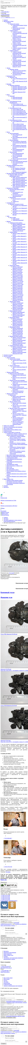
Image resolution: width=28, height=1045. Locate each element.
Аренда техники (11, 357)
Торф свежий (16, 218)
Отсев (8, 100)
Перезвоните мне (5, 16)
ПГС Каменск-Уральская (19, 168)
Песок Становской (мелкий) (20, 158)
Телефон (3, 921)
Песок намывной (14, 140)
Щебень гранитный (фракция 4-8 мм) (18, 267)
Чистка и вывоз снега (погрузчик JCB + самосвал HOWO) (20, 411)
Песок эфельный (14, 160)
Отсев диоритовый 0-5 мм (19, 112)
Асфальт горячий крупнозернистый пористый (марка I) (20, 33)
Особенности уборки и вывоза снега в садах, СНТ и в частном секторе (18, 440)
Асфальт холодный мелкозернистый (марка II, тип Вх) (19, 57)
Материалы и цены (8, 21)
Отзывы (6, 485)
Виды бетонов (10, 468)
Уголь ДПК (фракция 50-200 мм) (9, 634)
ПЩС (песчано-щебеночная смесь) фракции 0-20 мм (20, 180)
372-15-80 (11, 573)
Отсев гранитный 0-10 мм (19, 125)
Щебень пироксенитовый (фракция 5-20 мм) (19, 338)
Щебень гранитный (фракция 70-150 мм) (18, 299)
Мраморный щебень (15, 327)
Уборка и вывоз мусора (12, 372)
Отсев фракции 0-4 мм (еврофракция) (15, 102)
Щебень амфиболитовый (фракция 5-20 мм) (19, 224)
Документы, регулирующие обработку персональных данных (13, 958)
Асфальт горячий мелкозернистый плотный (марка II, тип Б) (19, 65)
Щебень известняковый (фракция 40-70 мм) (19, 315)
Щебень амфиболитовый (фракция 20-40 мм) (19, 227)
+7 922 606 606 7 (8, 838)
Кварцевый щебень (14, 317)
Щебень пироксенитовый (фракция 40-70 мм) (19, 343)
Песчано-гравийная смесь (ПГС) (15, 165)
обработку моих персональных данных (17, 1002)
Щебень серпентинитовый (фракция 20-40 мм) (19, 350)
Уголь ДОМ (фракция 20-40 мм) (9, 705)
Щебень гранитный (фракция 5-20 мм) (18, 273)
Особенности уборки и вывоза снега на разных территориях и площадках (17, 434)
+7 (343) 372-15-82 (5, 898)
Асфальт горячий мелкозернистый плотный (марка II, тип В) (19, 61)
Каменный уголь (11, 76)
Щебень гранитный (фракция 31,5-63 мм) (18, 294)
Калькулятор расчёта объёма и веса (12, 429)
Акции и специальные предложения (13, 427)
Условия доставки (8, 355)
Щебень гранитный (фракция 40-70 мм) (18, 297)
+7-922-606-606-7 (5, 11)
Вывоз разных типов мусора (17, 387)
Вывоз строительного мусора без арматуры (18, 391)
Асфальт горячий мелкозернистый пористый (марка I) (19, 45)
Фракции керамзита (15, 85)
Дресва (8, 68)
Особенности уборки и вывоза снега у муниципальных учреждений (17, 452)
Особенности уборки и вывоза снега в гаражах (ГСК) (17, 437)
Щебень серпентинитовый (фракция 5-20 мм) (19, 347)
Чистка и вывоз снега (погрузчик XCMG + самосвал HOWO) (18, 419)
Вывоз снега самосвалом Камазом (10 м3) (19, 397)
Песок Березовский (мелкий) (20, 161)
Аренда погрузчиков (15, 359)
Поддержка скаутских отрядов (14, 481)
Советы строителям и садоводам (12, 432)
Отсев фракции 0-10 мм (16, 120)
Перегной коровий (17, 98)
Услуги (5, 980)
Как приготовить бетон (13, 469)
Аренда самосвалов (14, 365)
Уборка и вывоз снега (12, 393)
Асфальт (9, 22)
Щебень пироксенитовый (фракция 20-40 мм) (19, 341)
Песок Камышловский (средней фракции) (18, 150)
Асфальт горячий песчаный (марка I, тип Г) (20, 48)
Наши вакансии (8, 953)
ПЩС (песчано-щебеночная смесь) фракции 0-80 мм (20, 186)
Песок (8, 132)
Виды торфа (13, 217)
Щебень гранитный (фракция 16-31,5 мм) (18, 283)
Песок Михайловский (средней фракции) (18, 154)
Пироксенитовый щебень (16, 336)
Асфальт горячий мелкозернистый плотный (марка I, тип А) (19, 37)
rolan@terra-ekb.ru (5, 972)
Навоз (8, 94)
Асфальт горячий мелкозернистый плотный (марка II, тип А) (19, 53)
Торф (8, 216)
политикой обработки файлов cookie (15, 1016)
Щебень (9, 221)
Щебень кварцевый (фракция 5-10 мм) (17, 319)
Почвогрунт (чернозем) (13, 188)
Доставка (8, 872)
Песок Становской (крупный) (17, 156)
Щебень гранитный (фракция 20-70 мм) (18, 289)
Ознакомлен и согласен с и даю (14, 924)
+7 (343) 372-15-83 (5, 899)
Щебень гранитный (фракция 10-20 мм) (18, 278)
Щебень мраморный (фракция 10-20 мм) (18, 329)
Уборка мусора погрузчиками (17, 380)
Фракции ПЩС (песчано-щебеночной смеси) (16, 175)
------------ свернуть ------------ (8, 17)
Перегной (12, 96)
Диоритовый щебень (15, 301)
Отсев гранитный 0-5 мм (19, 110)
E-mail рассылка (8, 431)
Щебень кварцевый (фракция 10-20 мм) (17, 322)
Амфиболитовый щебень (16, 222)
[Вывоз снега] (4, 513)
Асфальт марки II (14, 50)
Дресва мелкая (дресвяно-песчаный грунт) (19, 74)
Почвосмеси (13, 197)
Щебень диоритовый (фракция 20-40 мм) (18, 306)
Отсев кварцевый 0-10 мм (19, 126)
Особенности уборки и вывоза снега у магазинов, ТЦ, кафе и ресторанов (17, 448)
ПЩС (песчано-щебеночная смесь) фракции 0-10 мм (20, 178)
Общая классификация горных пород (16, 456)
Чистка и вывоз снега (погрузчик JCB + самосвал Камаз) (20, 415)
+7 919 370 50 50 (8, 866)
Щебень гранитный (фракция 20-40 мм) (18, 286)
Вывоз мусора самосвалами (17, 373)
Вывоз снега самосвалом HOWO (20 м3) (19, 399)
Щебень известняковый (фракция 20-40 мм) (19, 313)
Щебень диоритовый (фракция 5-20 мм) (18, 303)
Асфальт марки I (14, 30)
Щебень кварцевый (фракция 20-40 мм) (17, 325)
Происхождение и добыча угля (14, 465)
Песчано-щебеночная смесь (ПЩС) (15, 173)
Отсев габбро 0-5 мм (18, 109)
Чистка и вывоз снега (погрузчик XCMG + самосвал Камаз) (18, 423)
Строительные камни (12, 457)
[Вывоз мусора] (5, 512)
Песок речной (13, 152)
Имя (2, 919)
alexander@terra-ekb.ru (6, 967)
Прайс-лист (4, 879)
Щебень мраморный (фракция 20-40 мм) (18, 331)
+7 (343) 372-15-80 (5, 895)
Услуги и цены (7, 356)
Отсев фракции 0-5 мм (15, 108)
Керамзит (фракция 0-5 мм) (19, 86)
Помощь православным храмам (15, 480)
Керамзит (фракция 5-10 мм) (20, 88)
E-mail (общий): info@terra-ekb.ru (9, 900)
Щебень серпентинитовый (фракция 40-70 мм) (19, 353)
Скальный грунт (11, 202)
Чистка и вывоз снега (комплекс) (18, 408)
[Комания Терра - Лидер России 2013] (5, 515)
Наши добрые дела (8, 479)
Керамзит (9, 84)
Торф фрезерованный (18, 220)
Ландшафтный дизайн (12, 464)
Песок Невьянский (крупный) (17, 135)
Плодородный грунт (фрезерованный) (18, 195)
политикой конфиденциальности (10, 923)
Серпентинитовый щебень (16, 345)
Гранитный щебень (14, 265)
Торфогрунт (16, 201)
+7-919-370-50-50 (5, 14)
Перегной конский (17, 97)
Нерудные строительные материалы (16, 455)
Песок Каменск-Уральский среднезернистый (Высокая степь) (20, 143)
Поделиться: (4, 525)
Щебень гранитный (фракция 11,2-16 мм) (18, 281)
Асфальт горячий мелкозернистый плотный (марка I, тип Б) (19, 41)
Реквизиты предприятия (10, 952)
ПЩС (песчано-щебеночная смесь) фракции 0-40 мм (20, 183)
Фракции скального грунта (16, 204)
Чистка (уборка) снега (15, 401)
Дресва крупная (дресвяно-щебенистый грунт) (19, 71)
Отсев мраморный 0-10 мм (19, 128)
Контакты (6, 487)
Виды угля (9, 467)
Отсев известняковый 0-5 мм (20, 113)
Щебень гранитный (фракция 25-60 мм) (18, 291)
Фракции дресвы (14, 69)
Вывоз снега (13, 395)
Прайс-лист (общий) (9, 425)
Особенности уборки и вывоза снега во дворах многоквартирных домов (18, 444)
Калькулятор (7, 983)
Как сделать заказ (8, 428)
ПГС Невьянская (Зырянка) (20, 172)
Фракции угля (13, 77)
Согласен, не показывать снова (8, 1017)
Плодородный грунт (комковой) (18, 192)
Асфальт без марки (14, 24)
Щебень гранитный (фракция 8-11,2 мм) (18, 275)
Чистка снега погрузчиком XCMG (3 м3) (19, 406)
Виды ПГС (12, 166)
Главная (6, 20)
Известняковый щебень (16, 311)
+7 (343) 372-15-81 (5, 896)
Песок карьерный (14, 133)
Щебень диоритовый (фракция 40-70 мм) (18, 309)
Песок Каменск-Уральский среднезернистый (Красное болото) (19, 147)
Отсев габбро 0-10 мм (18, 124)
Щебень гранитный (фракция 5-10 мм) (18, 270)
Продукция (6, 979)
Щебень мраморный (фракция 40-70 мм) (18, 334)
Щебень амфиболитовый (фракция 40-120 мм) (19, 230)
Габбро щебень (13, 232)
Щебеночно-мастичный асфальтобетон (19, 28)
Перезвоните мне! (5, 575)
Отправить (3, 935)
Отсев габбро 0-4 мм (18, 104)
